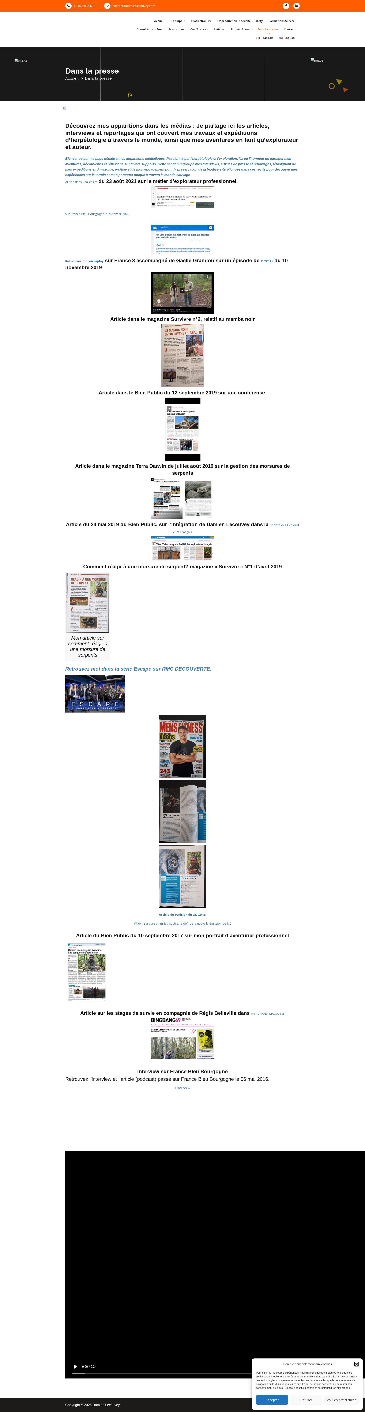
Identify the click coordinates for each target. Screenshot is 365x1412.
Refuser (306, 1400)
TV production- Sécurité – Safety (240, 21)
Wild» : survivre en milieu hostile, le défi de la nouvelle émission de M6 (182, 923)
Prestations (176, 29)
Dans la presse (268, 29)
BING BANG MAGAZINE (268, 1013)
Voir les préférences (341, 1400)
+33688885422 (84, 6)
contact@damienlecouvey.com (134, 6)
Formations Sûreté (282, 21)
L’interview (182, 1088)
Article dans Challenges (81, 182)
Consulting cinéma (150, 29)
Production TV (201, 21)
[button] (356, 1364)
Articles (219, 29)
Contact (289, 29)
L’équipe (176, 21)
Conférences (199, 29)
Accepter (272, 1400)
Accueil (159, 21)
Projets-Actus (240, 29)
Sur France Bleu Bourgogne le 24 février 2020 (97, 214)
